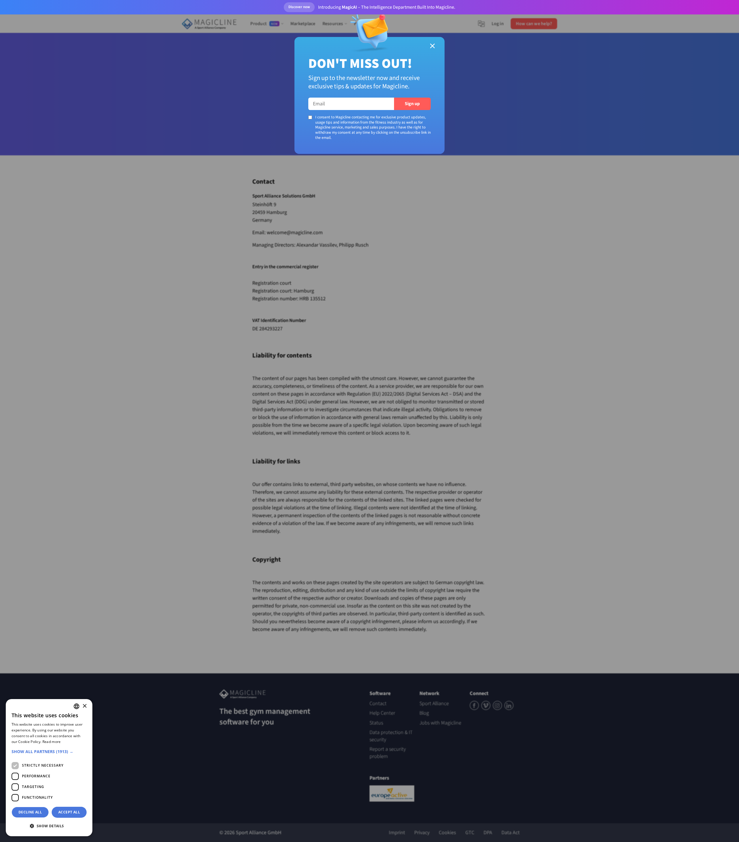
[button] (49, 751)
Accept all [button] (69, 812)
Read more (51, 741)
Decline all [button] (30, 812)
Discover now (299, 7)
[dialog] (49, 767)
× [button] (84, 706)
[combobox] (76, 706)
